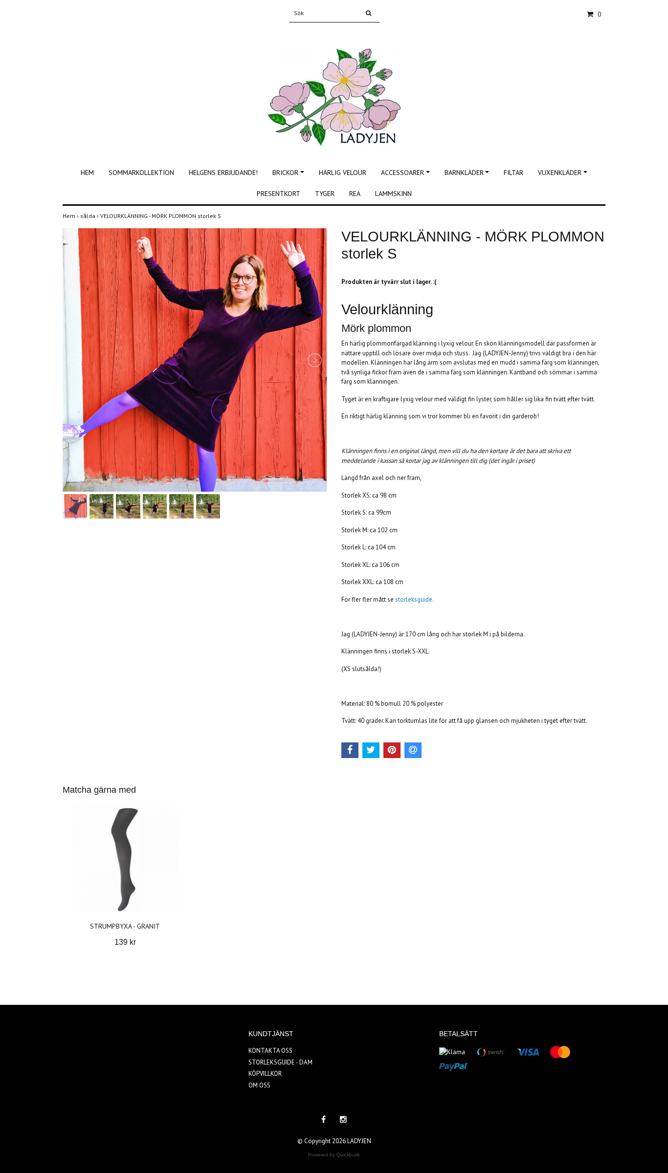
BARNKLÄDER (464, 172)
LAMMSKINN (393, 193)
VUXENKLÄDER (559, 172)
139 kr (125, 942)
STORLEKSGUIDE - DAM (280, 1062)
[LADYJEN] (334, 87)
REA (354, 193)
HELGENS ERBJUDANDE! (223, 172)
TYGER (324, 193)
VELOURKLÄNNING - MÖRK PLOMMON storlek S (161, 215)
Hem (71, 215)
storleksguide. (414, 599)
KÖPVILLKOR (265, 1073)
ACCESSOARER (402, 172)
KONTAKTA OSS (270, 1050)
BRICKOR (285, 172)
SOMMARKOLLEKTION (141, 172)
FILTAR (513, 172)
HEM (87, 172)
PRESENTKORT (278, 193)
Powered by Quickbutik (334, 1154)
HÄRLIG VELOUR (342, 172)
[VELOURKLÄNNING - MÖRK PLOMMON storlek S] (195, 360)
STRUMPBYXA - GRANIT (125, 926)
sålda (90, 215)
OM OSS (259, 1085)
